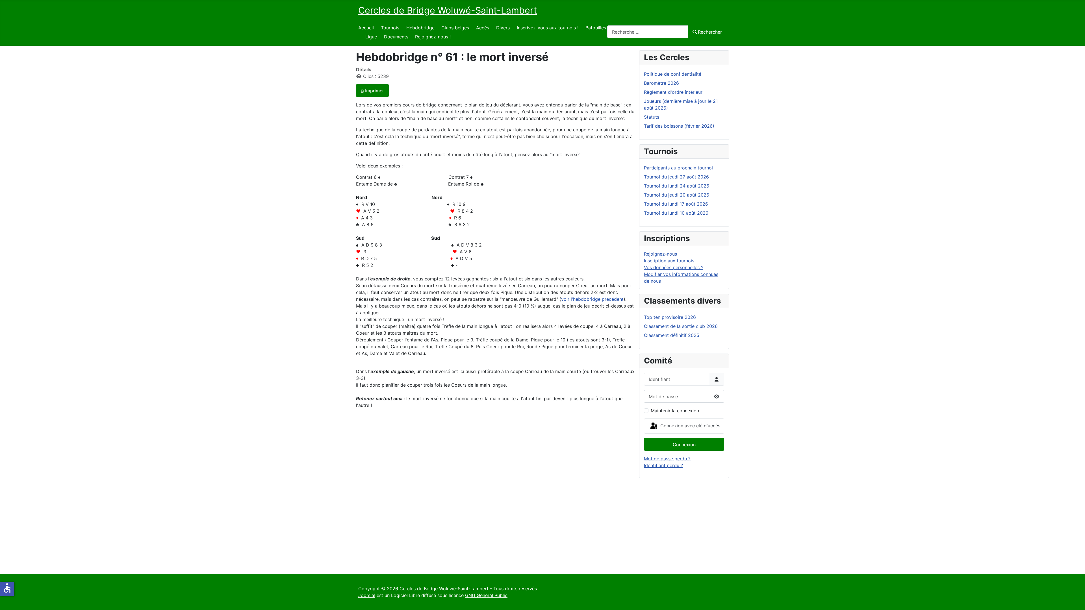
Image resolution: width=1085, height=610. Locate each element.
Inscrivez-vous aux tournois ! (547, 27)
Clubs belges (455, 27)
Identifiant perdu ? (663, 465)
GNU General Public (486, 595)
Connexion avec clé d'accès (689, 425)
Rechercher (710, 32)
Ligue (371, 37)
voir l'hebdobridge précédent (592, 299)
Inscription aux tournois (669, 260)
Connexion (684, 444)
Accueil (366, 27)
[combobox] (647, 31)
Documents (396, 37)
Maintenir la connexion (675, 410)
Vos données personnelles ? (673, 267)
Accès (482, 27)
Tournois (390, 27)
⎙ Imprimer (372, 90)
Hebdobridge (420, 27)
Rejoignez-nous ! (433, 37)
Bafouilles (595, 27)
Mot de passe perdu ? (667, 458)
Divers (503, 27)
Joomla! (366, 595)
